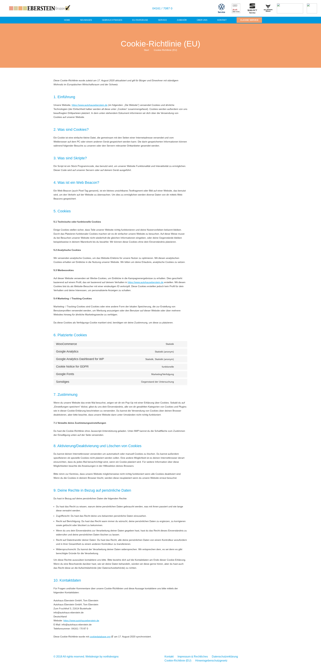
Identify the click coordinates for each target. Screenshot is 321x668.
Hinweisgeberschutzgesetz (211, 660)
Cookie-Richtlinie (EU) (178, 660)
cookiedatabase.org (100, 636)
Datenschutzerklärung (225, 656)
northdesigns (111, 656)
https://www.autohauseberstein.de (90, 105)
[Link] (39, 8)
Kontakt (169, 656)
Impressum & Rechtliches (193, 656)
